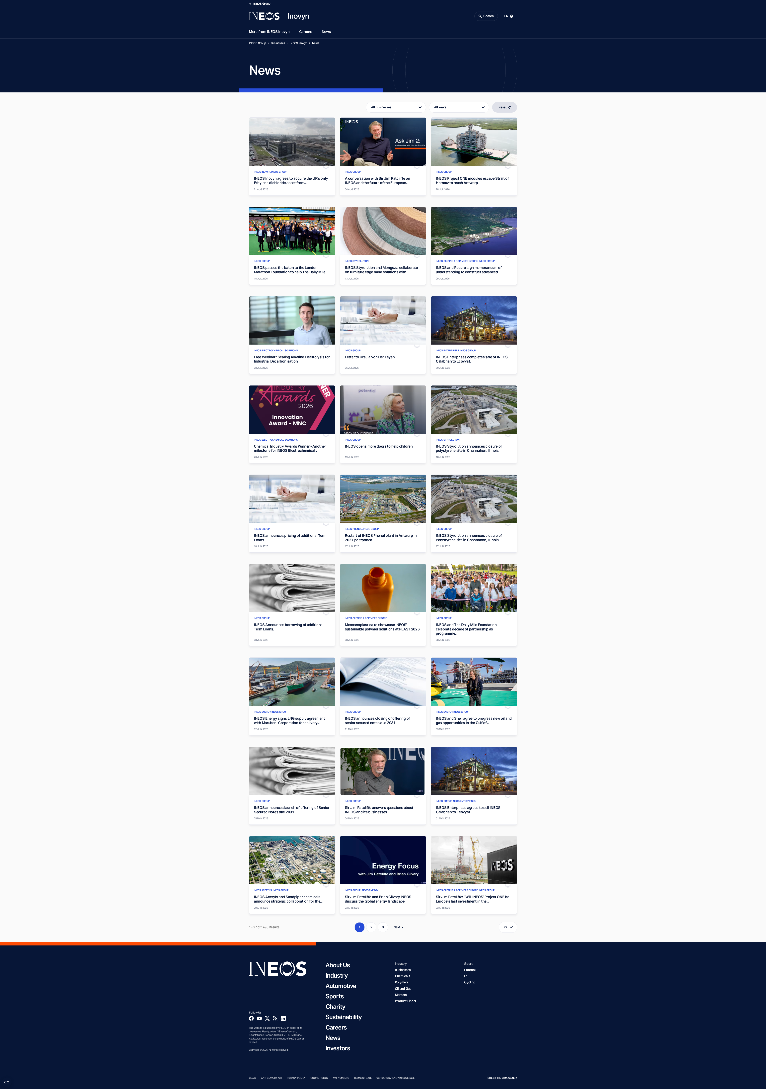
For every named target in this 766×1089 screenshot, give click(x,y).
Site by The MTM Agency (502, 1078)
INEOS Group (257, 43)
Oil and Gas (403, 989)
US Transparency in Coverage (395, 1078)
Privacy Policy (296, 1078)
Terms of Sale (363, 1078)
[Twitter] (267, 1018)
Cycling (469, 982)
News (326, 31)
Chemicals (402, 976)
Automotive (341, 985)
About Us (338, 965)
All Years (440, 107)
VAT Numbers (341, 1078)
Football (470, 970)
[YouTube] (259, 1018)
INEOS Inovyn (298, 43)
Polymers (402, 982)
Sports (335, 996)
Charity (335, 1006)
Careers (305, 31)
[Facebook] (251, 1018)
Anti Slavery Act (271, 1078)
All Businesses (381, 107)
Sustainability (344, 1017)
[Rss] (275, 1018)
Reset (502, 107)
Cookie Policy (319, 1078)
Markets (401, 995)
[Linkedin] (283, 1018)
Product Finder (405, 1001)
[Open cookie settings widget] (7, 1082)
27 (505, 927)
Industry (337, 975)
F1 (466, 976)
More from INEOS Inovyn (269, 31)
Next (400, 928)
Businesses (278, 43)
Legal (252, 1078)
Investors (338, 1048)
